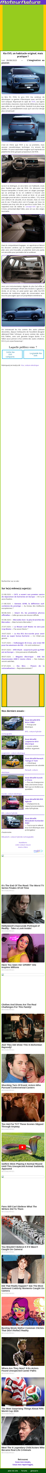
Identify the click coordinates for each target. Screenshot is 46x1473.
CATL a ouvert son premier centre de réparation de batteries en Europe (23, 595)
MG (3, 813)
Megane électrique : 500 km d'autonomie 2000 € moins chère (23, 658)
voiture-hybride (11, 813)
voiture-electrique (32, 365)
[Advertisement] (23, 28)
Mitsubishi (5, 837)
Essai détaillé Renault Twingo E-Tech (34, 759)
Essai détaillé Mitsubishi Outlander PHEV (34, 820)
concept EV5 (31, 206)
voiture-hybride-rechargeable (22, 837)
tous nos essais (22, 1462)
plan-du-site (13, 1471)
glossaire (34, 1471)
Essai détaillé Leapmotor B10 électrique (31, 741)
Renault (28, 770)
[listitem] (12, 354)
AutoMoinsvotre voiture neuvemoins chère (23, 844)
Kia (22, 365)
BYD (26, 731)
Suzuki (4, 794)
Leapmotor (6, 753)
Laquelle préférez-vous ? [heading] (23, 347)
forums (24, 1471)
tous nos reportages (23, 1464)
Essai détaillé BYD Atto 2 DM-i (32, 721)
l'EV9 (33, 101)
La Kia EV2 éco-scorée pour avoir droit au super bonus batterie (23, 634)
